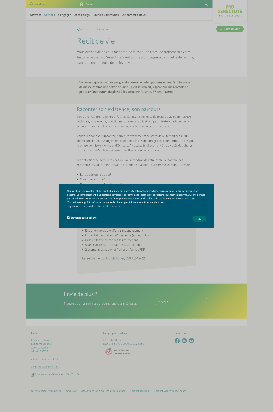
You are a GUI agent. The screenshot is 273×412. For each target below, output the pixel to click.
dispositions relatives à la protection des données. (94, 206)
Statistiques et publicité (84, 217)
